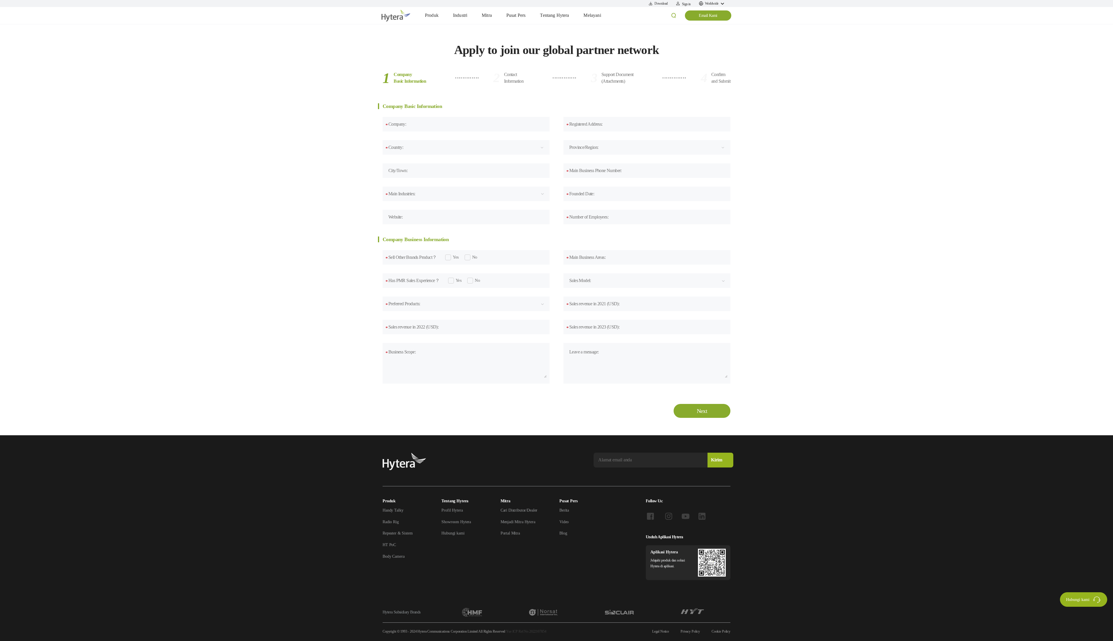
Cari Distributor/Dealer (519, 510)
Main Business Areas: (585, 258)
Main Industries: (400, 194)
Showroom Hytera (456, 522)
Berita (564, 510)
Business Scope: (400, 352)
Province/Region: (583, 147)
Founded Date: (580, 194)
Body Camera (393, 556)
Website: (395, 216)
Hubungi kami (452, 533)
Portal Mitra (510, 533)
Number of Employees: (587, 217)
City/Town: (398, 170)
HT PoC (389, 545)
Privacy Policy (690, 631)
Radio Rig (391, 522)
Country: (394, 148)
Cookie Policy (721, 631)
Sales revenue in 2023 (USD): (592, 327)
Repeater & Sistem (397, 533)
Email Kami (708, 15)
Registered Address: (584, 124)
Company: (395, 124)
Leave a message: (584, 351)
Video (564, 522)
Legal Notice (660, 631)
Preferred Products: (402, 304)
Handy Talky (393, 510)
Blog (563, 533)
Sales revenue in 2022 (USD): (412, 327)
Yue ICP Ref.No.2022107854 (526, 631)
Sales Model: (580, 280)
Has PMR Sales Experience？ (412, 281)
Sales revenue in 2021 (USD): (592, 304)
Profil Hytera (452, 510)
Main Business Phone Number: (594, 171)
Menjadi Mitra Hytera (518, 522)
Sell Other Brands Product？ (411, 258)
